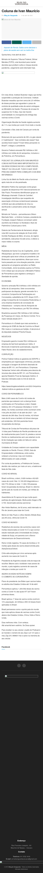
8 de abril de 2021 (27, 15)
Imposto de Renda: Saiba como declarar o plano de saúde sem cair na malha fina (20, 48)
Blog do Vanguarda (10, 15)
